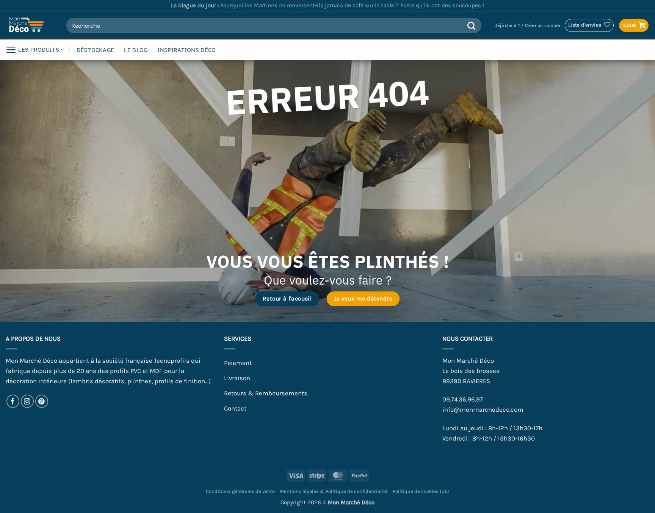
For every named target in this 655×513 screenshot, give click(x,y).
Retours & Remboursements (265, 393)
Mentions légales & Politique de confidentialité (334, 491)
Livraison (237, 378)
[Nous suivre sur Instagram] (27, 401)
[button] (527, 25)
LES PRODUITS (38, 49)
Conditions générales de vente (240, 491)
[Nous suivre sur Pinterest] (42, 401)
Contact (235, 408)
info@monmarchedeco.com (482, 409)
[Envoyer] (471, 25)
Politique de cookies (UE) (421, 491)
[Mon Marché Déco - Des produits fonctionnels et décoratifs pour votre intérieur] (30, 25)
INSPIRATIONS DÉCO (186, 50)
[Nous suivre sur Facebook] (13, 401)
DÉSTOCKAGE (95, 50)
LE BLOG (135, 50)
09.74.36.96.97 (462, 399)
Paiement (238, 363)
